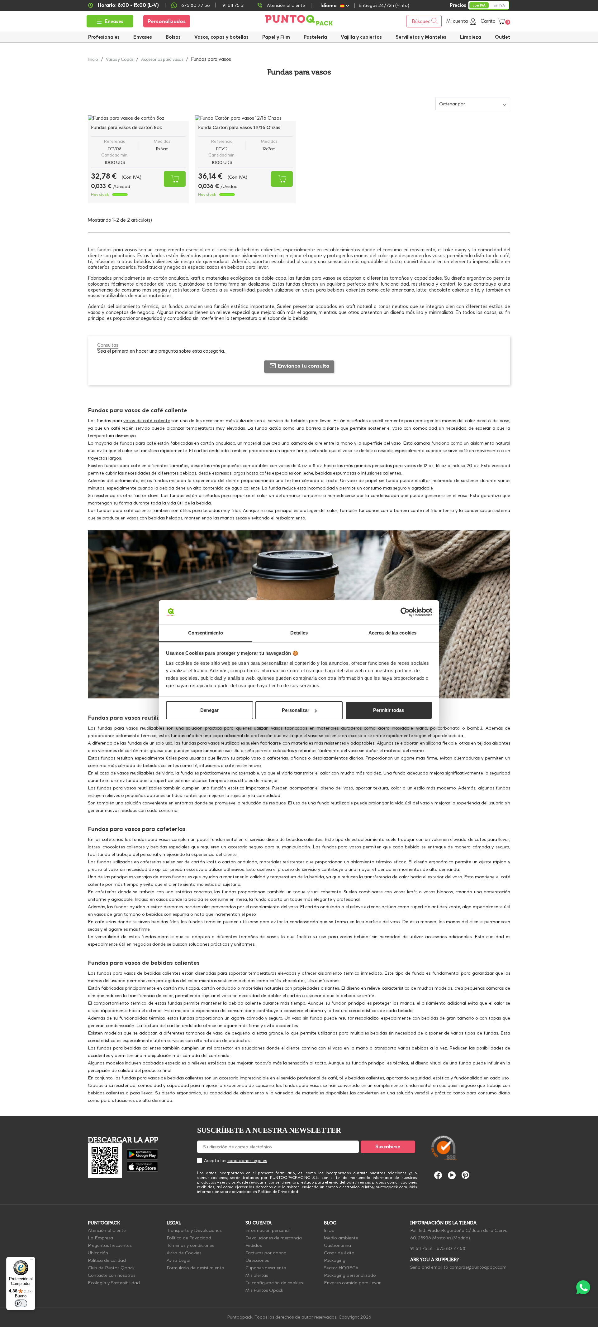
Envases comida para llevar (352, 1283)
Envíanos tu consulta (303, 366)
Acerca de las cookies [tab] (392, 632)
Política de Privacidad (189, 1238)
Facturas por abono (266, 1253)
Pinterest (465, 1175)
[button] (361, 36)
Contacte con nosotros (111, 1275)
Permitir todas (388, 710)
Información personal (267, 1230)
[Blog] (497, 1118)
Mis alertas (256, 1275)
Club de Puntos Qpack (111, 1268)
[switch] (21, 1303)
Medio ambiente (341, 1238)
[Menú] (31, 1260)
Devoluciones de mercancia (273, 1238)
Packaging (334, 1260)
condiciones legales (247, 1160)
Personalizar (295, 710)
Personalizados (167, 21)
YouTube (452, 1175)
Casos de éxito (339, 1253)
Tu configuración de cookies (274, 1283)
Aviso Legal (178, 1260)
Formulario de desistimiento (195, 1268)
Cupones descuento (265, 1268)
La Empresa (100, 1238)
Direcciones (257, 1260)
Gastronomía (337, 1245)
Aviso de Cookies (184, 1253)
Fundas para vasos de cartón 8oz (126, 127)
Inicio (329, 1230)
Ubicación (98, 1253)
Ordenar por (452, 104)
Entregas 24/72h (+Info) (383, 5)
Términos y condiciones (190, 1245)
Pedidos (253, 1245)
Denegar (209, 710)
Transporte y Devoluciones (194, 1230)
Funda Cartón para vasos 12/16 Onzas (239, 127)
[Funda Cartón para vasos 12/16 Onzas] (245, 118)
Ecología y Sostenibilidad (114, 1283)
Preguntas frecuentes (109, 1245)
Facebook (438, 1175)
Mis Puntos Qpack (264, 1290)
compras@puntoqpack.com (477, 1267)
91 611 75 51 (421, 1248)
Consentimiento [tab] (205, 632)
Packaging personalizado (350, 1275)
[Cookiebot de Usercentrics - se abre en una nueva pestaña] (405, 612)
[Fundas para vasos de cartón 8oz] (138, 118)
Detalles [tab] (299, 632)
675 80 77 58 (195, 5)
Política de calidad (107, 1260)
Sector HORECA (341, 1268)
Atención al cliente (286, 5)
